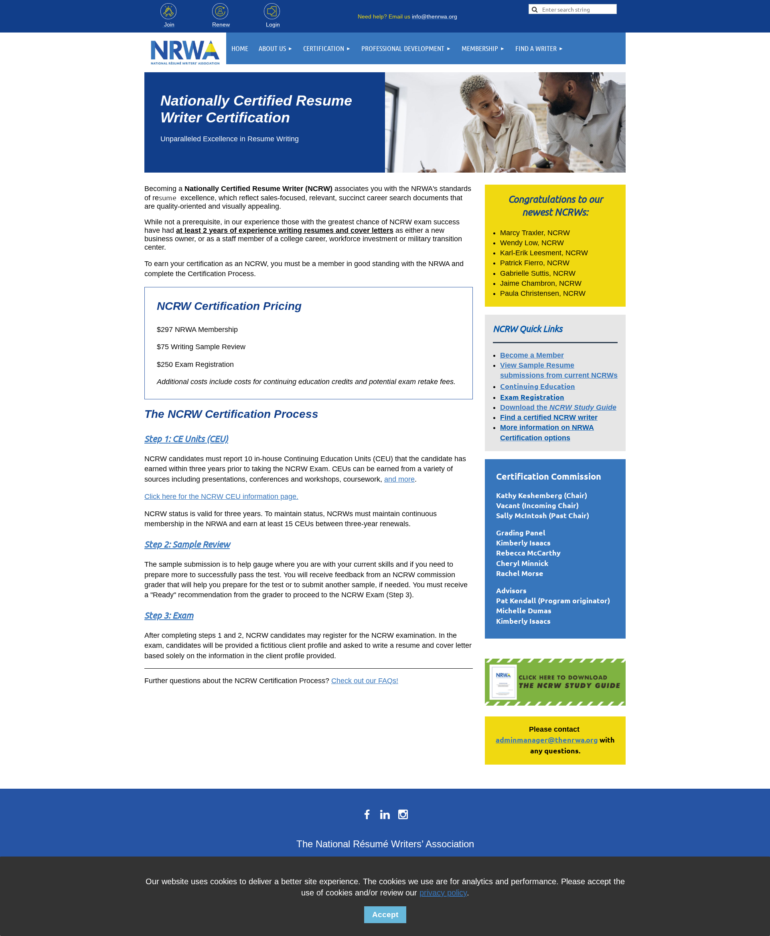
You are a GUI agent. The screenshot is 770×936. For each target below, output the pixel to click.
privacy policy (443, 892)
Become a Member (532, 355)
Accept (385, 914)
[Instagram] (403, 814)
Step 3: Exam (168, 615)
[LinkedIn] (385, 814)
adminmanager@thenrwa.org (547, 739)
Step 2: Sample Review (187, 543)
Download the (558, 407)
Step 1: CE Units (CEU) (186, 438)
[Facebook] (367, 814)
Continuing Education (537, 386)
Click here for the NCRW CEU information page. (221, 496)
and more (399, 479)
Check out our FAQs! (364, 681)
